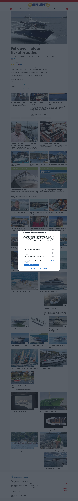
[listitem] (39, 247)
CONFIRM (31, 264)
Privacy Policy (45, 268)
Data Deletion (33, 268)
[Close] (57, 233)
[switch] (52, 249)
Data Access (39, 268)
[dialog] (39, 250)
